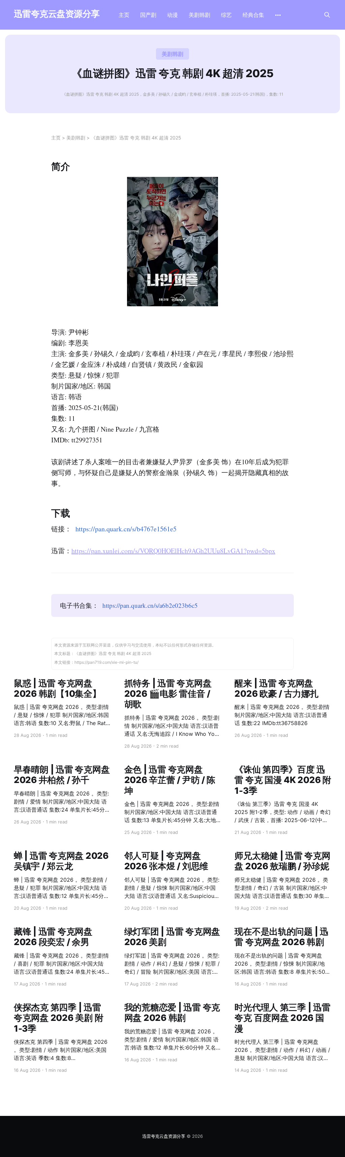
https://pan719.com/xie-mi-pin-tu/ (106, 662)
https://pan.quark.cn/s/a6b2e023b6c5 (150, 605)
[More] (278, 15)
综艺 (226, 14)
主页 (124, 14)
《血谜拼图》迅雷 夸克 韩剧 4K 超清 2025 (136, 137)
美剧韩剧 (199, 14)
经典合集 (253, 14)
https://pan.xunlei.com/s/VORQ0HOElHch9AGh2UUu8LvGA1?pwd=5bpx (173, 550)
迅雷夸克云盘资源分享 (57, 14)
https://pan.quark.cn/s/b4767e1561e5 (126, 528)
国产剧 (148, 14)
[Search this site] (327, 14)
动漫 (172, 14)
